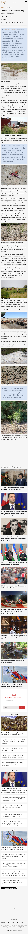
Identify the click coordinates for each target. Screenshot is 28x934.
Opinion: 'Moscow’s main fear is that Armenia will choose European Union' (12, 685)
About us (14, 908)
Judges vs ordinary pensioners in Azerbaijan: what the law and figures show (12, 882)
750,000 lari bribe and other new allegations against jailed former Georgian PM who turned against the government (14, 513)
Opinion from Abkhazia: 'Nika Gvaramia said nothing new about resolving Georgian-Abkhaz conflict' (13, 864)
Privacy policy (14, 919)
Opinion (14, 830)
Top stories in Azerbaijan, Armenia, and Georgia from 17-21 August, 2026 (13, 733)
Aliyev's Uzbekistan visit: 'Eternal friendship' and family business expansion (14, 563)
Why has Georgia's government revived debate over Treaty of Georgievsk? (12, 488)
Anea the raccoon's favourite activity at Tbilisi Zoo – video (12, 661)
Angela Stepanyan (6, 16)
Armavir (3, 19)
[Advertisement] (14, 452)
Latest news (14, 770)
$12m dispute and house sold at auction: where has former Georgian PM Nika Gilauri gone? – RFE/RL (13, 538)
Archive (3, 7)
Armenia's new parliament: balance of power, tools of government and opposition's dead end (14, 636)
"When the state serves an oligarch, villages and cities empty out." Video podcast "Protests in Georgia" (14, 611)
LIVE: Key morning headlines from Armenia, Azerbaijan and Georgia (14, 587)
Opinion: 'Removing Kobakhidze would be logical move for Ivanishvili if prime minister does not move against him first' (14, 873)
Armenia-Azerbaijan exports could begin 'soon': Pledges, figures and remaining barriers (14, 856)
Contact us (14, 914)
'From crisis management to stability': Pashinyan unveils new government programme (13, 763)
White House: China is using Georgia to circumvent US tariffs (13, 749)
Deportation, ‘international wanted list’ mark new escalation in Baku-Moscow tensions (13, 741)
